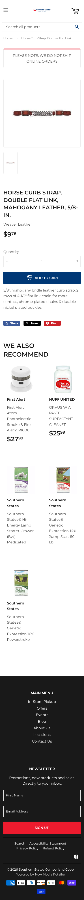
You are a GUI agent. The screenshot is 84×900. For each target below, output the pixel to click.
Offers (42, 708)
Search (19, 843)
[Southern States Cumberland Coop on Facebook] (76, 857)
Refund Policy (54, 848)
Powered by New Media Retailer (40, 874)
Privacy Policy (27, 848)
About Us (42, 728)
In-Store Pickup (42, 702)
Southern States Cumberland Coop (46, 869)
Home (8, 38)
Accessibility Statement (47, 843)
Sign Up (42, 828)
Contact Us (42, 741)
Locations (42, 735)
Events (42, 715)
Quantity (11, 252)
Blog (42, 721)
